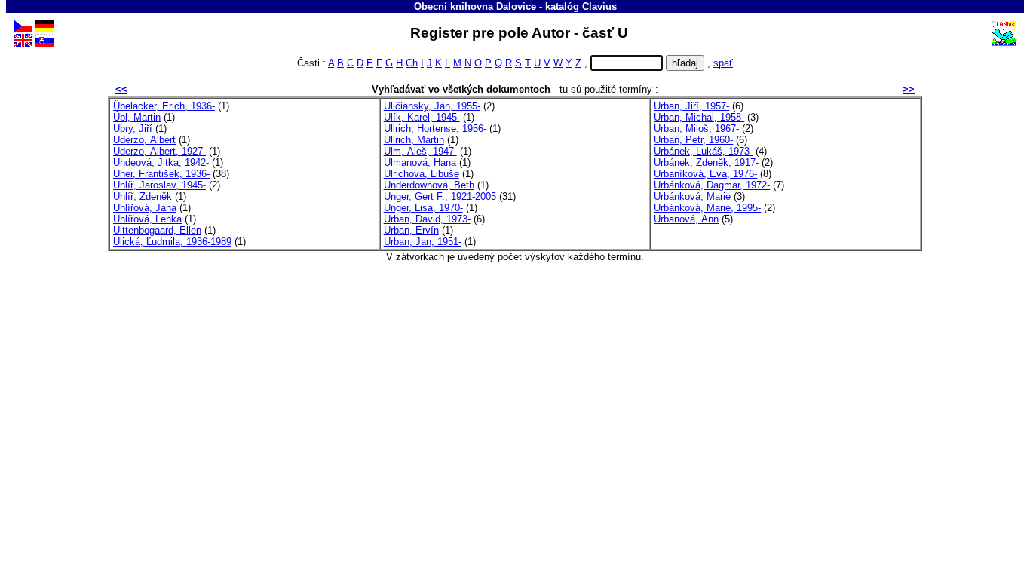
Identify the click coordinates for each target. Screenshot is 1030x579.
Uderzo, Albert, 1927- (159, 151)
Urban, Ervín (411, 230)
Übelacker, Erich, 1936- (164, 106)
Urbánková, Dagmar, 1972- (712, 185)
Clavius (599, 6)
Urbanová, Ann (686, 219)
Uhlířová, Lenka (147, 219)
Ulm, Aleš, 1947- (420, 151)
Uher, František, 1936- (161, 173)
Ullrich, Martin (414, 140)
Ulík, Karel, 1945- (422, 117)
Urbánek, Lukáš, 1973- (703, 151)
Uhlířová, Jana (144, 207)
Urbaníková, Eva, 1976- (705, 173)
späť (723, 63)
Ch (412, 63)
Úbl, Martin (137, 117)
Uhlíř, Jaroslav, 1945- (159, 185)
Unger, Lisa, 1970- (423, 207)
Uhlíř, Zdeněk (142, 196)
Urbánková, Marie (692, 196)
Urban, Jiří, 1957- (691, 106)
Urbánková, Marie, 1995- (707, 207)
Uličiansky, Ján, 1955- (432, 106)
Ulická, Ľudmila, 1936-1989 (172, 241)
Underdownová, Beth (429, 185)
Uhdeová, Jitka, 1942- (161, 162)
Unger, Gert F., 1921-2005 (440, 196)
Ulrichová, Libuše (421, 173)
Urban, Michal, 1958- (699, 117)
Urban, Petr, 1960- (693, 140)
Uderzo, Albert (144, 140)
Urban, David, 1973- (427, 219)
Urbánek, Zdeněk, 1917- (706, 162)
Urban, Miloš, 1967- (696, 128)
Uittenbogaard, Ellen (157, 230)
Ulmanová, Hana (420, 162)
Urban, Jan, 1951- (422, 241)
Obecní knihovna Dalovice (475, 6)
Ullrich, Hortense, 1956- (435, 128)
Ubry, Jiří (132, 128)
